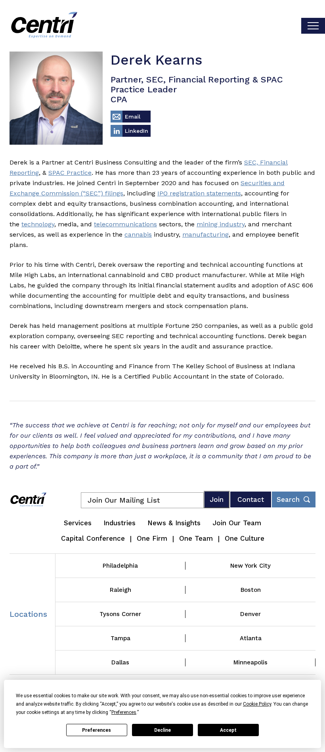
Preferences (96, 730)
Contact (250, 499)
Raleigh (120, 589)
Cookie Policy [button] (257, 704)
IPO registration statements (199, 193)
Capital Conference (93, 538)
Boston (251, 589)
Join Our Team (236, 523)
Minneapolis (250, 662)
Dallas (120, 662)
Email (132, 116)
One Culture (244, 538)
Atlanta (251, 638)
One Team (196, 538)
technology (37, 224)
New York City (250, 565)
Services (78, 523)
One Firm (152, 538)
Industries (119, 523)
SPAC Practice (70, 172)
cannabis (138, 234)
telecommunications (125, 224)
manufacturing (205, 234)
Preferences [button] (123, 712)
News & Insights (174, 523)
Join (217, 499)
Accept (228, 730)
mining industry (221, 224)
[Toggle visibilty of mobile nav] (313, 26)
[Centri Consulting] (44, 26)
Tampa (120, 638)
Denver (250, 614)
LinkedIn (136, 131)
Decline (162, 730)
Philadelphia (120, 565)
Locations (28, 614)
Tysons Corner (120, 614)
